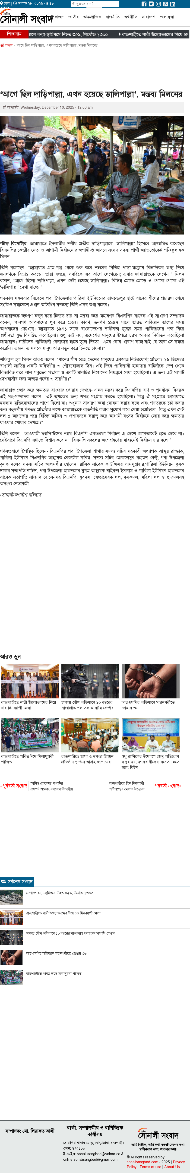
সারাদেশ (148, 16)
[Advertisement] (84, 70)
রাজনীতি (113, 16)
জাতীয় (73, 16)
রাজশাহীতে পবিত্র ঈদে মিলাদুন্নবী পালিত (54, 973)
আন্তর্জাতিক (92, 16)
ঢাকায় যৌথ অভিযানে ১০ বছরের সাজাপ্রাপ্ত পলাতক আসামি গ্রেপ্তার (70, 933)
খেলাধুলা (167, 16)
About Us (172, 1167)
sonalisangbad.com (142, 1162)
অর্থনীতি (130, 16)
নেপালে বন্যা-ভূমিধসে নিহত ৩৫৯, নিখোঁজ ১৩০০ (45, 35)
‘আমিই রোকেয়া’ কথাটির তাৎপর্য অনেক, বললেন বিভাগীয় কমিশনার (36, 786)
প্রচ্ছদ (59, 16)
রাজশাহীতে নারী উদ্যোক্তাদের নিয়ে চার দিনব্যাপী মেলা (63, 913)
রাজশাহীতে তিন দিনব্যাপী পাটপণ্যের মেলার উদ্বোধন (145, 786)
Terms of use (150, 1167)
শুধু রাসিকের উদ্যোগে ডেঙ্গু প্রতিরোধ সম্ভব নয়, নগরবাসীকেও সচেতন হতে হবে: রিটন (150, 762)
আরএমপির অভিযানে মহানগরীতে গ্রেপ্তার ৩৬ (56, 953)
